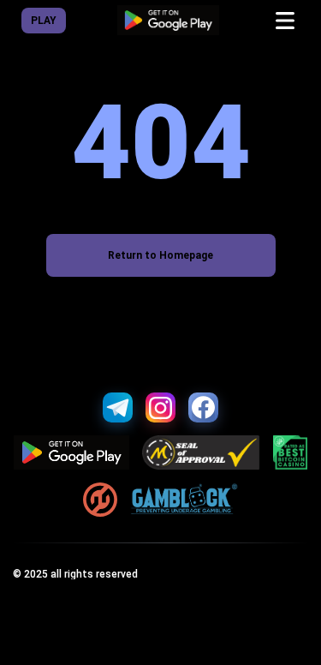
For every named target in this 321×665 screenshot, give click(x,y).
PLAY (43, 21)
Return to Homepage (160, 255)
